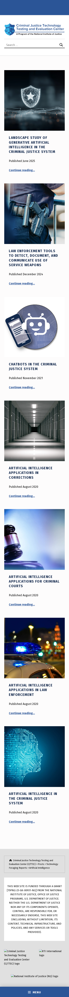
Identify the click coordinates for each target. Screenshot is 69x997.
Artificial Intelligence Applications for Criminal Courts (34, 581)
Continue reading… (22, 170)
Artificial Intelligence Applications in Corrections (31, 473)
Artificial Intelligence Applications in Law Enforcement (31, 690)
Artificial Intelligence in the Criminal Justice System (33, 798)
